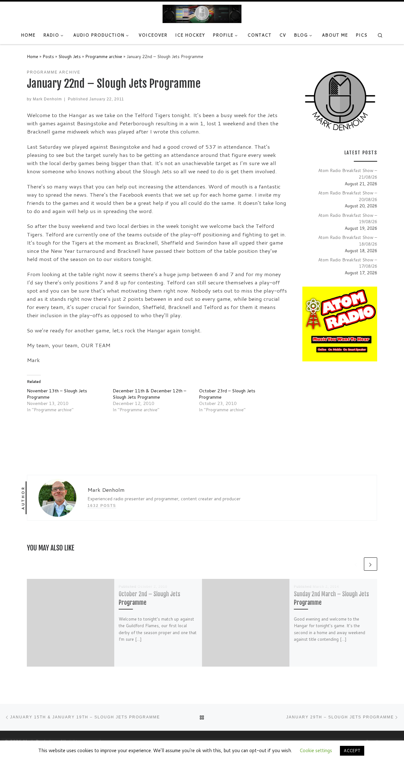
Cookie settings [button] (316, 750)
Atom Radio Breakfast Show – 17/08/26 (347, 263)
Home (32, 56)
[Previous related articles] (356, 564)
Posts (48, 56)
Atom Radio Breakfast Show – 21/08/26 (347, 173)
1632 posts (101, 505)
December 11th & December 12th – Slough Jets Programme (149, 394)
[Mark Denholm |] (202, 13)
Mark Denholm (47, 99)
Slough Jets (69, 56)
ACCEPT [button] (352, 750)
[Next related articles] (370, 564)
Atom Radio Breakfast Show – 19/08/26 (347, 218)
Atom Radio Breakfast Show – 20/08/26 (347, 196)
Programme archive (103, 56)
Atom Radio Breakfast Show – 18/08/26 (347, 240)
